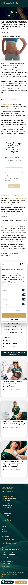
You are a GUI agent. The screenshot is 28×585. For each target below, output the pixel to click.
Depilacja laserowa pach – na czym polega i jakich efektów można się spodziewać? (13, 463)
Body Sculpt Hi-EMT (6, 104)
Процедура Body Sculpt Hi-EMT (17, 198)
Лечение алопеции (7, 561)
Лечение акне (5, 566)
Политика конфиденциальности (9, 574)
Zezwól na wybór (14, 319)
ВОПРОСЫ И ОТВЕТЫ (7, 539)
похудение (18, 36)
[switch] (24, 295)
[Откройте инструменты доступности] (3, 581)
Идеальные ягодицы (7, 568)
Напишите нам (7, 582)
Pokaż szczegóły (19, 310)
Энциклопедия (5, 536)
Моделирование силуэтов (9, 554)
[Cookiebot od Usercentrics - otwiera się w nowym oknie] (20, 264)
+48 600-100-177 (9, 491)
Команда (4, 526)
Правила (4, 576)
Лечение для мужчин (7, 557)
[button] (24, 3)
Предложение (5, 529)
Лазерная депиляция (7, 552)
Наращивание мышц (8, 36)
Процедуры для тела (7, 547)
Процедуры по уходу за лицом (10, 549)
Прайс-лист (4, 531)
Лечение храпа (6, 563)
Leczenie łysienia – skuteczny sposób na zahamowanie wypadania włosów (12, 383)
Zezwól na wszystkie (14, 314)
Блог (2, 534)
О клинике (4, 524)
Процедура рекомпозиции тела (10, 226)
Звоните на (22, 582)
